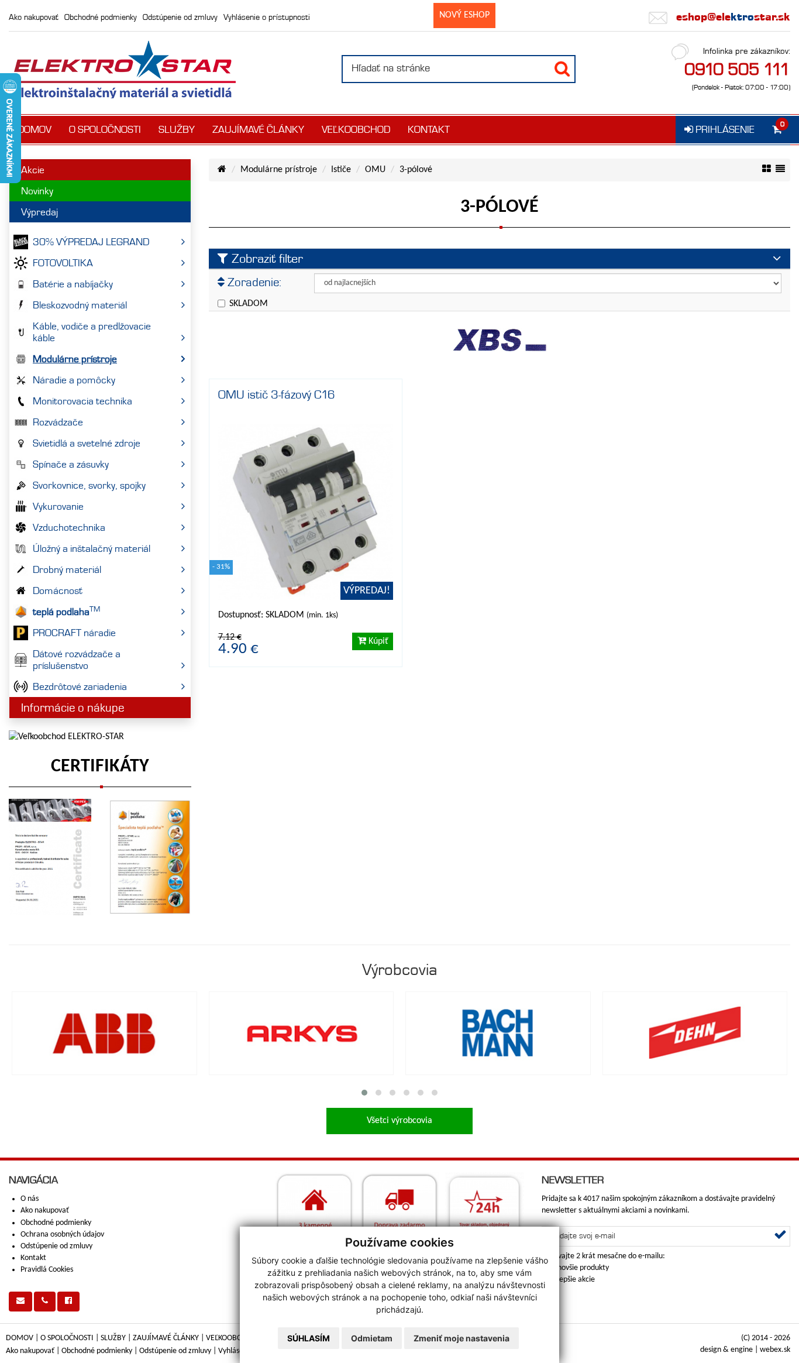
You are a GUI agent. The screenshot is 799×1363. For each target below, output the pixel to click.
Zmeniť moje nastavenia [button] (461, 1338)
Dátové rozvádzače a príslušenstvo (76, 659)
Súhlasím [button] (308, 1338)
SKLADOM (248, 303)
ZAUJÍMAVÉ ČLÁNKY (258, 129)
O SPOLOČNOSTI (105, 129)
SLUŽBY (177, 129)
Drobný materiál (67, 569)
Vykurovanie (58, 506)
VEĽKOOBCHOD (356, 129)
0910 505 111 (737, 69)
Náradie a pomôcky (74, 380)
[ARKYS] (301, 1033)
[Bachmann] (498, 1033)
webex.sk (775, 1349)
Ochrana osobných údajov (62, 1234)
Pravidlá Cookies (46, 1269)
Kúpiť (377, 641)
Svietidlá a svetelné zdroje (86, 443)
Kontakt (33, 1258)
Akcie (32, 170)
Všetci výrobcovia (399, 1120)
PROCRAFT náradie (74, 632)
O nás (29, 1198)
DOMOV (34, 129)
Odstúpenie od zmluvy (180, 17)
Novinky (37, 191)
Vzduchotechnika (69, 527)
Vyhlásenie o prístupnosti (266, 17)
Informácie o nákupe (72, 708)
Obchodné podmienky (100, 17)
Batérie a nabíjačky (73, 284)
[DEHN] (695, 1033)
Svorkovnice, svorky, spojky (89, 485)
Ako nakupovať (33, 17)
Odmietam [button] (371, 1338)
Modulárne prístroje (75, 359)
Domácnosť (57, 590)
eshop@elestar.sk (731, 16)
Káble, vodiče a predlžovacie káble (92, 332)
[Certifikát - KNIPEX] (50, 857)
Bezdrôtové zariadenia (80, 686)
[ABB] (104, 1033)
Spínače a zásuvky (71, 464)
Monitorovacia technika (82, 401)
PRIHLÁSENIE (724, 129)
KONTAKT (429, 129)
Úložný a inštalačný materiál (91, 548)
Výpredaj (39, 212)
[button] (364, 1092)
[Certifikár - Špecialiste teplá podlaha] (150, 857)
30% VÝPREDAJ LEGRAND (91, 242)
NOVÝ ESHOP (464, 15)
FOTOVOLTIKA (63, 263)
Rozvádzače (58, 422)
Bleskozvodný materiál (80, 305)
